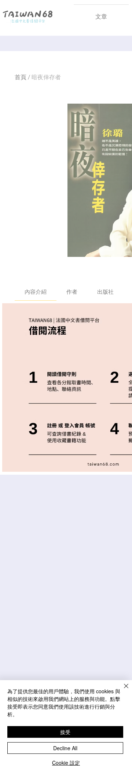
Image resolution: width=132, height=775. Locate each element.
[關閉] (122, 690)
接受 (65, 732)
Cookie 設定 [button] (66, 762)
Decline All (65, 748)
